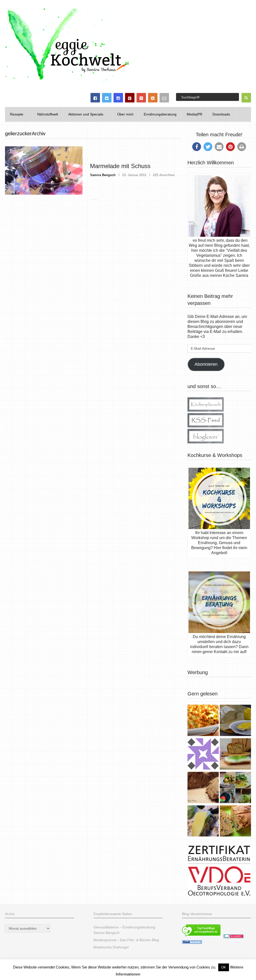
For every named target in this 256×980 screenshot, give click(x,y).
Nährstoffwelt (47, 114)
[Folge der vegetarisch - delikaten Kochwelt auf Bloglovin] (206, 442)
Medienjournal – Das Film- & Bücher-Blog (126, 940)
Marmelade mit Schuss (120, 166)
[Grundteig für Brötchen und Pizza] (203, 754)
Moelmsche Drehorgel (111, 947)
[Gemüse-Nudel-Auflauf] (203, 721)
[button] (196, 146)
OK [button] (223, 967)
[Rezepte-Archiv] (235, 788)
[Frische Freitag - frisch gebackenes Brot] (203, 821)
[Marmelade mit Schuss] (43, 170)
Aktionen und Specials (85, 114)
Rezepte (16, 114)
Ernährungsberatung (160, 114)
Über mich (125, 114)
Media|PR (194, 114)
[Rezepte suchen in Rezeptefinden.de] (201, 937)
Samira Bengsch (103, 175)
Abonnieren (206, 364)
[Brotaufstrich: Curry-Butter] (235, 721)
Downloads (221, 114)
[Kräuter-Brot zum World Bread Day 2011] (203, 788)
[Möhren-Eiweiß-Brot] (235, 754)
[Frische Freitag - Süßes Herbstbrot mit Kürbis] (235, 821)
